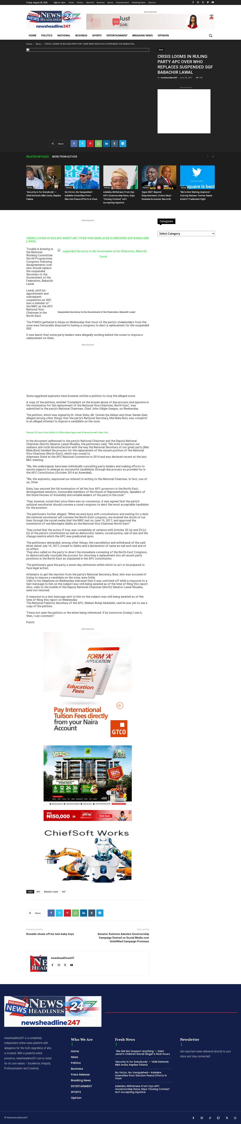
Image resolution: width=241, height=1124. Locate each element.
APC (38, 891)
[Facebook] (193, 3)
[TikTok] (210, 1118)
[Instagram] (198, 3)
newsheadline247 (169, 77)
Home (29, 43)
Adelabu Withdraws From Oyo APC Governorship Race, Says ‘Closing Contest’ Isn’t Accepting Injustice (142, 1089)
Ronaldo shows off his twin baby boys (50, 934)
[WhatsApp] (98, 143)
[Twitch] (218, 1118)
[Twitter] (203, 3)
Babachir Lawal (51, 891)
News (38, 43)
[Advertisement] (184, 111)
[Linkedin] (106, 143)
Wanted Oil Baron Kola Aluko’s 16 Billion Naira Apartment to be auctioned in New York (67, 432)
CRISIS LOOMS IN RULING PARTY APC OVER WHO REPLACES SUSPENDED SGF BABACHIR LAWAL (87, 239)
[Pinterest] (90, 143)
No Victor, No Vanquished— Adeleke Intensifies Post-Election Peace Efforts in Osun (81, 195)
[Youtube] (213, 3)
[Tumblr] (114, 143)
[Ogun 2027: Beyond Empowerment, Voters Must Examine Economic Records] (159, 177)
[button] (210, 35)
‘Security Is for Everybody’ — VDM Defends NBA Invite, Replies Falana (43, 195)
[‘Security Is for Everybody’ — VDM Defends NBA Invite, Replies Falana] (43, 177)
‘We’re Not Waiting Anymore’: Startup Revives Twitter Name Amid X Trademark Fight (196, 195)
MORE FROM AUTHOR (64, 156)
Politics (69, 187)
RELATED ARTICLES (37, 156)
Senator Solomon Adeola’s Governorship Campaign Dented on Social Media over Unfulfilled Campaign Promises (123, 937)
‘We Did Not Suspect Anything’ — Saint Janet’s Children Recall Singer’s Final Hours (142, 1052)
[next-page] (213, 156)
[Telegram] (122, 143)
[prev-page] (207, 156)
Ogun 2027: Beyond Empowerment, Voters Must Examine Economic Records (156, 195)
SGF (63, 891)
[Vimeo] (208, 3)
